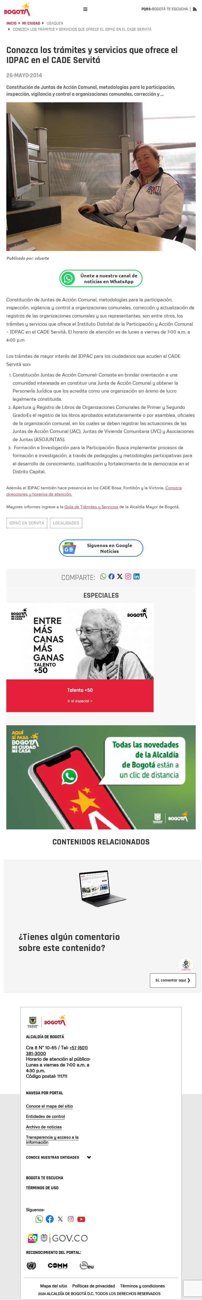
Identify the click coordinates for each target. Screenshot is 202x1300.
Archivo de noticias (44, 1126)
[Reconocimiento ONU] (31, 1265)
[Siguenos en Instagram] (71, 1219)
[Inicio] (17, 9)
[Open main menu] (85, 9)
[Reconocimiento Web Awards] (86, 1265)
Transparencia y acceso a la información (52, 1139)
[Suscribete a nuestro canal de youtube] (81, 1219)
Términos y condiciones (142, 1285)
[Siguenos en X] (60, 1219)
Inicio (11, 23)
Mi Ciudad (31, 23)
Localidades (66, 523)
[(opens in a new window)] (128, 578)
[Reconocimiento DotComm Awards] (57, 1265)
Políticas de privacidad (93, 1285)
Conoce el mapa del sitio (49, 1106)
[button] (103, 578)
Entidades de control (45, 1116)
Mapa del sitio (53, 1285)
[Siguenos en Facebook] (39, 1219)
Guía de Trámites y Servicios (91, 506)
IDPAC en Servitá (26, 523)
